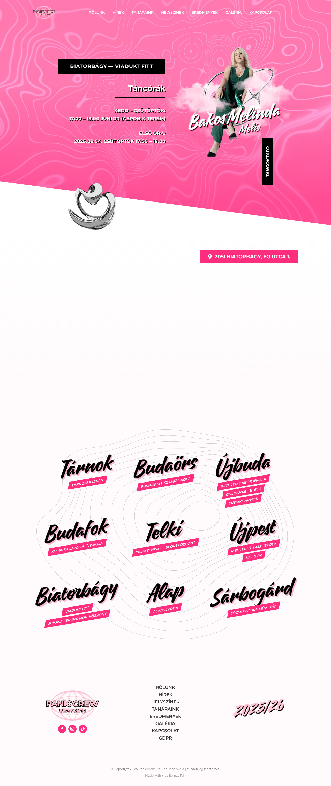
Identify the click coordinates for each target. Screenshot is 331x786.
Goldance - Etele (243, 492)
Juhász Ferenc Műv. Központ (77, 618)
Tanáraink (142, 12)
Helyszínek (172, 12)
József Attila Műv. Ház (254, 610)
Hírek (118, 12)
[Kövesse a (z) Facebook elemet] (62, 729)
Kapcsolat (260, 12)
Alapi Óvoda (165, 609)
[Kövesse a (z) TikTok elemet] (83, 729)
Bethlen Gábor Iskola (243, 482)
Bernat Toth (177, 775)
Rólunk (97, 12)
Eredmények (205, 12)
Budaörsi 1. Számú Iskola (165, 482)
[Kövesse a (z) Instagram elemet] (72, 729)
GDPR (165, 738)
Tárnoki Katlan (87, 482)
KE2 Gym (253, 556)
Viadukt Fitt (77, 609)
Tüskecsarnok (243, 500)
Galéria (233, 12)
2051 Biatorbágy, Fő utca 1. (252, 257)
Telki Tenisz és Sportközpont (165, 547)
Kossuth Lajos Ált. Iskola (77, 547)
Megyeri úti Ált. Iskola (254, 547)
